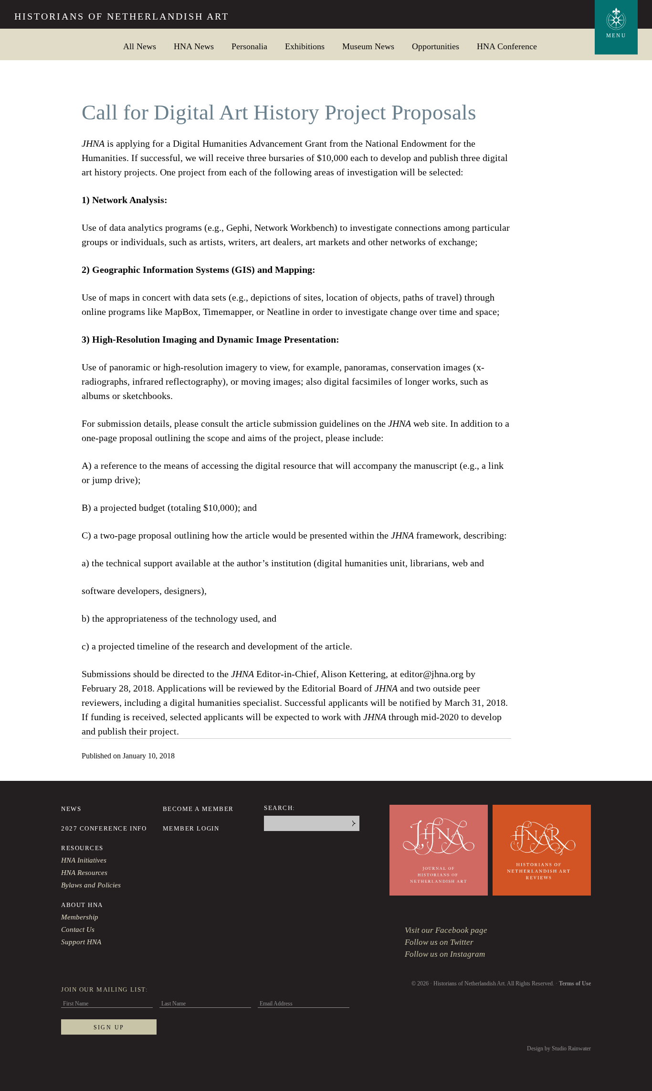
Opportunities (435, 46)
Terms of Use (575, 983)
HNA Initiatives (83, 860)
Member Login (191, 828)
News (71, 808)
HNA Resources (84, 872)
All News (139, 46)
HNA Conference (507, 46)
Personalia (249, 46)
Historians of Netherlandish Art (121, 16)
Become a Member (198, 808)
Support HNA (81, 942)
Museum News (368, 46)
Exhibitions (305, 46)
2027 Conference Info (104, 828)
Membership (79, 917)
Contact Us (78, 929)
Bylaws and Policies (91, 885)
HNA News (194, 46)
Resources (82, 848)
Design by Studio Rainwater (559, 1048)
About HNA (82, 904)
